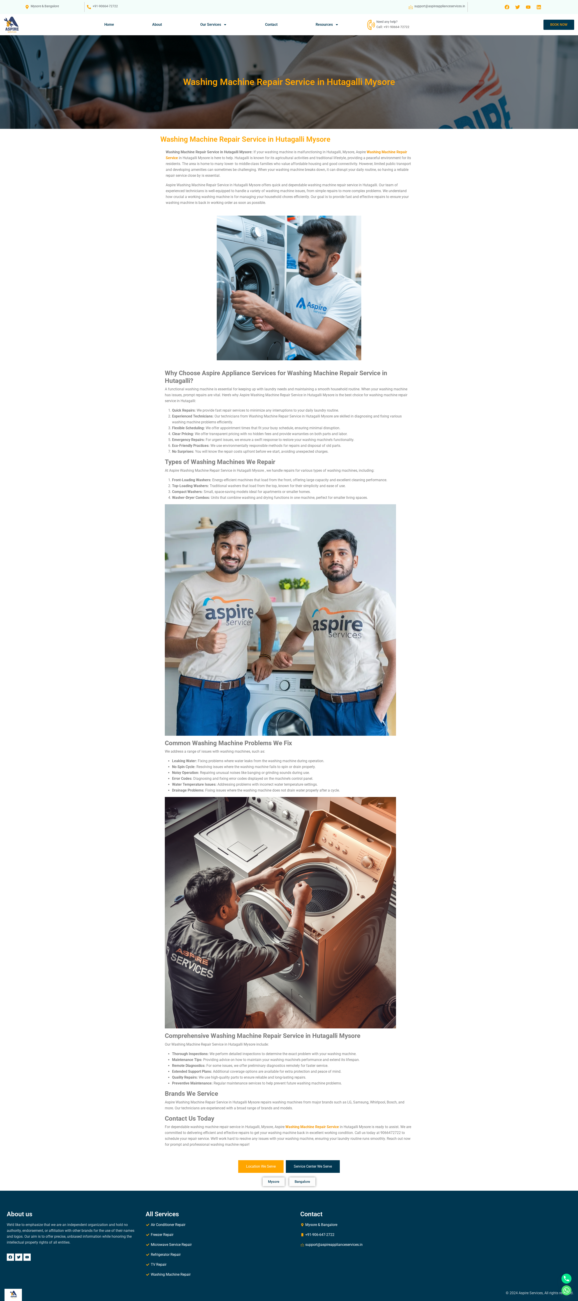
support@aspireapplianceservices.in (439, 6)
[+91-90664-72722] (89, 7)
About (157, 24)
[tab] (261, 1166)
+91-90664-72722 (105, 6)
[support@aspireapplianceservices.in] (411, 7)
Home (109, 24)
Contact (271, 24)
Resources (324, 24)
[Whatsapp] (566, 1290)
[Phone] (566, 1279)
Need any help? (387, 22)
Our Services (210, 24)
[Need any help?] (370, 24)
